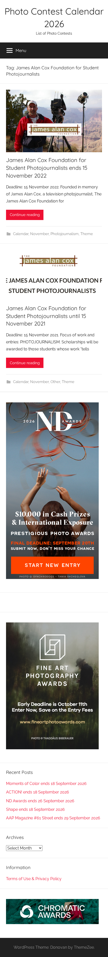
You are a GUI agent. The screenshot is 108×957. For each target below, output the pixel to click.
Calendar (20, 234)
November (39, 234)
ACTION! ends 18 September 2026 (37, 792)
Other (55, 382)
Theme (86, 234)
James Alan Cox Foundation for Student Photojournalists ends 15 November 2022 (46, 167)
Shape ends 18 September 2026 (35, 809)
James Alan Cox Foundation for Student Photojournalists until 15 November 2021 (46, 316)
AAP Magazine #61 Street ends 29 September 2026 (53, 818)
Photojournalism (64, 234)
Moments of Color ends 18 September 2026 (46, 783)
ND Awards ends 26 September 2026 (40, 801)
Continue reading (25, 214)
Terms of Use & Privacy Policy (34, 878)
